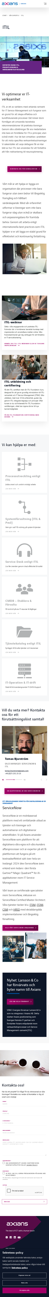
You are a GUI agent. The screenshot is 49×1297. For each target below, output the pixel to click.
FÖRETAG (5, 1111)
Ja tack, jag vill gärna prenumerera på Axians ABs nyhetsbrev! (26, 1174)
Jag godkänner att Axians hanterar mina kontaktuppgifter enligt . (22, 1164)
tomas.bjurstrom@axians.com (17, 770)
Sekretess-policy (20, 1267)
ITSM (33, 904)
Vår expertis (14, 15)
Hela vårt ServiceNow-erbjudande (19, 928)
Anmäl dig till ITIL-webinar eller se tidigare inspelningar (24, 345)
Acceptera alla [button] (25, 1290)
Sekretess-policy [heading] (13, 1253)
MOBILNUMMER (6, 1130)
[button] (41, 780)
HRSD (16, 909)
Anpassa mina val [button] (24, 1275)
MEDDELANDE (6, 1140)
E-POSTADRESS (6, 1121)
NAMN (5, 1101)
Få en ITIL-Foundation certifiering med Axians (21, 416)
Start (5, 15)
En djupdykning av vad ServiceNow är (23, 791)
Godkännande (7, 1160)
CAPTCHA (5, 1185)
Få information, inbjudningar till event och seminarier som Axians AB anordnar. (22, 1178)
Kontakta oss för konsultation (23, 169)
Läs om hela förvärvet (19, 1001)
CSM (5, 909)
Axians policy (31, 1165)
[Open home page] (10, 3)
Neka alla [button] (24, 1283)
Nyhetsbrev (6, 1171)
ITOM (40, 904)
